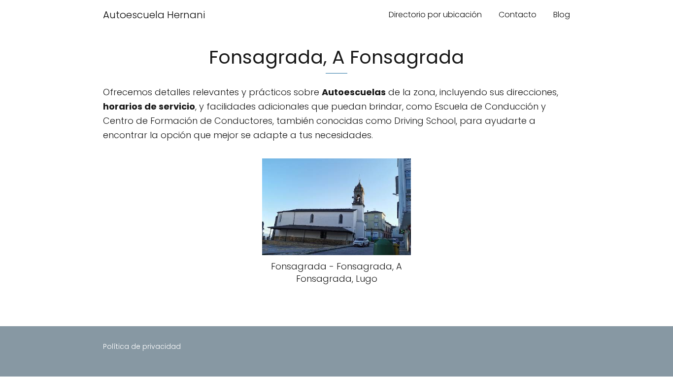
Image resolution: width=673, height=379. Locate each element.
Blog (561, 14)
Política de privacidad (142, 346)
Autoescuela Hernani (154, 15)
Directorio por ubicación (435, 14)
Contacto (518, 14)
